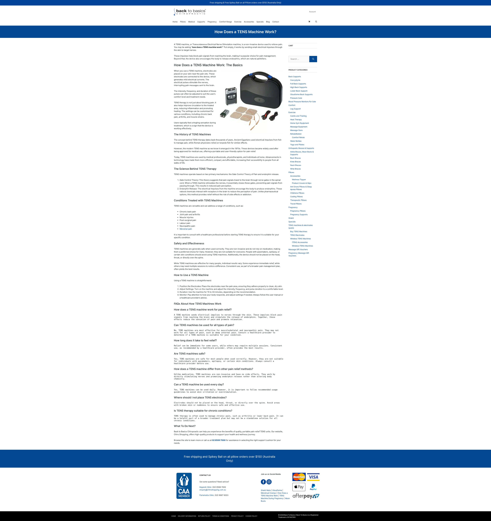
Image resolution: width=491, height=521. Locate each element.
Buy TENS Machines (298, 231)
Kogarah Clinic (205, 487)
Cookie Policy (251, 516)
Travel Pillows (296, 204)
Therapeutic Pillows (298, 200)
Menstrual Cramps (268, 493)
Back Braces (295, 158)
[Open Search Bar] (316, 22)
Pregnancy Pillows (297, 211)
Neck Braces (295, 165)
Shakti (291, 218)
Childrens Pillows (297, 193)
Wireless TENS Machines (300, 239)
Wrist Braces (295, 169)
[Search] (313, 59)
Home (175, 22)
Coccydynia (295, 80)
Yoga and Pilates (297, 144)
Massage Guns (296, 130)
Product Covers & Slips (301, 183)
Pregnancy (212, 22)
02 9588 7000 (218, 440)
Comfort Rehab (298, 137)
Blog (268, 22)
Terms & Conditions (220, 516)
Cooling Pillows (296, 196)
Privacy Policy (237, 516)
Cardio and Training (298, 116)
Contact (275, 22)
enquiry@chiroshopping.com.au (212, 490)
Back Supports (294, 76)
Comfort (291, 105)
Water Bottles (295, 141)
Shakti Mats (266, 490)
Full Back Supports (298, 84)
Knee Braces (295, 161)
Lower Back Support (298, 91)
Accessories (249, 22)
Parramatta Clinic (206, 495)
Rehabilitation (296, 134)
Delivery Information (187, 516)
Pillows (183, 22)
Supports (201, 22)
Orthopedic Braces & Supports (301, 148)
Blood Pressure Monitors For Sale (302, 101)
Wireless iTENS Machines (302, 246)
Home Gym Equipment (299, 123)
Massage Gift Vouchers (298, 249)
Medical (191, 22)
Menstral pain (186, 229)
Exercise (237, 22)
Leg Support (295, 109)
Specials (260, 22)
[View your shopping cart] (309, 22)
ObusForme (277, 490)
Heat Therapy (296, 119)
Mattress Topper (299, 179)
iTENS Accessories (300, 242)
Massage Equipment (298, 127)
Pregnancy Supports (299, 214)
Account (312, 12)
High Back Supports (298, 87)
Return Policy (204, 516)
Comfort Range (225, 22)
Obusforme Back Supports (301, 94)
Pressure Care (296, 98)
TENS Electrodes (297, 235)
